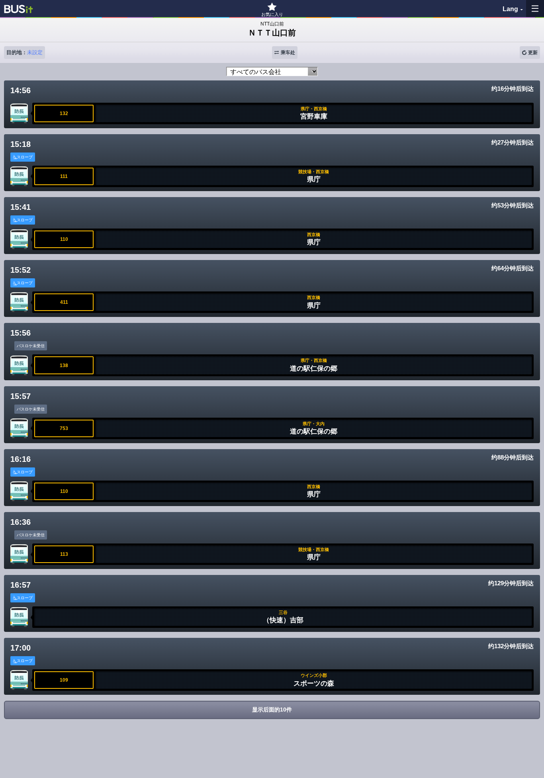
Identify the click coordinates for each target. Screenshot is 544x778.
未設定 (35, 52)
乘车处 (288, 52)
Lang (510, 9)
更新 (533, 52)
